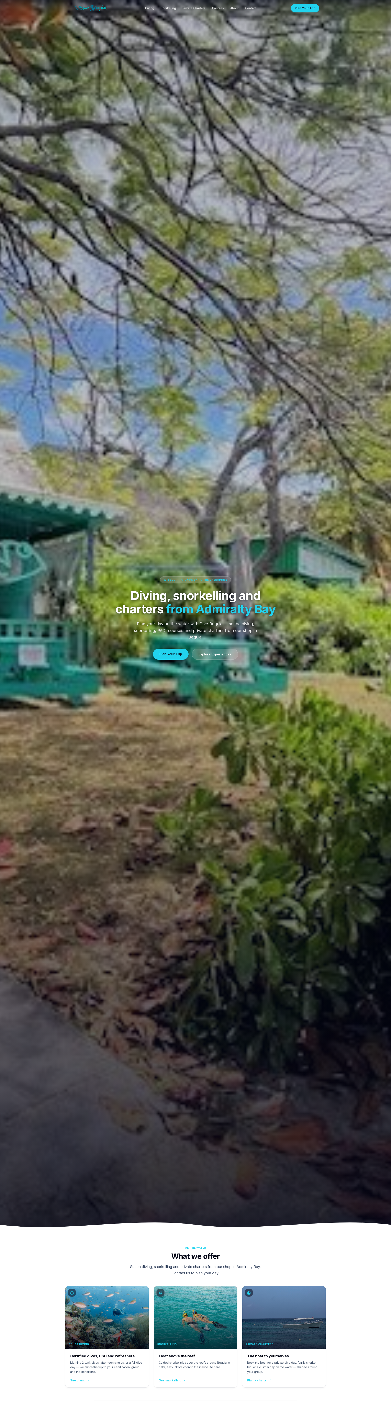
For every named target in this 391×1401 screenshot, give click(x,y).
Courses (218, 8)
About (234, 8)
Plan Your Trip (305, 8)
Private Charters (193, 8)
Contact (250, 8)
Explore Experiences (215, 654)
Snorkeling (168, 8)
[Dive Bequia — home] (91, 8)
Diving (149, 8)
